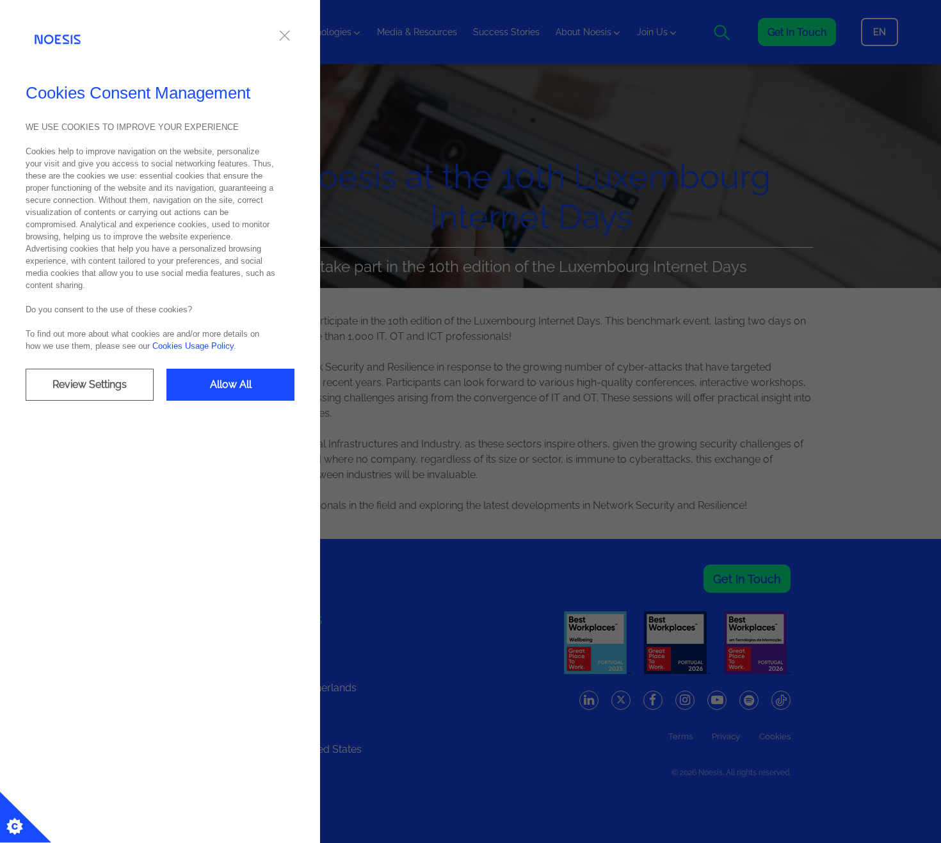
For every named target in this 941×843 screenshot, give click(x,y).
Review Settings (89, 384)
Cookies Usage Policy (193, 346)
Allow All (231, 384)
